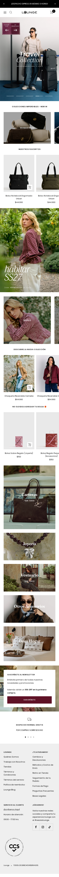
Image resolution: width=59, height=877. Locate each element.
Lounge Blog (9, 789)
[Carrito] (51, 12)
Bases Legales (39, 796)
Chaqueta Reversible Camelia (19, 396)
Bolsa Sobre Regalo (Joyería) (19, 453)
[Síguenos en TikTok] (49, 827)
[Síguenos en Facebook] (36, 827)
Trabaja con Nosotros (14, 762)
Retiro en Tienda (40, 773)
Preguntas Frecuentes (43, 791)
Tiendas (7, 766)
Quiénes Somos (11, 756)
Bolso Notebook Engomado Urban (19, 197)
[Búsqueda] (10, 12)
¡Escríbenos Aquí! (12, 809)
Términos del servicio (14, 779)
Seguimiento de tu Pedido (42, 779)
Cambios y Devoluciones (39, 758)
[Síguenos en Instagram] (42, 827)
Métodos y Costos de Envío (43, 766)
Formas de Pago (40, 786)
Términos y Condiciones (10, 773)
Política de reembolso (14, 784)
